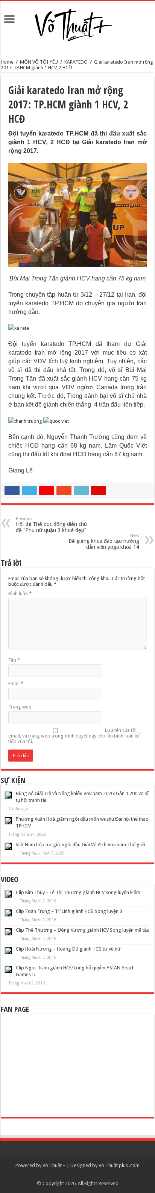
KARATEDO (76, 62)
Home (7, 62)
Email (15, 683)
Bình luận (20, 593)
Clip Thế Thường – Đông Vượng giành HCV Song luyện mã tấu (82, 930)
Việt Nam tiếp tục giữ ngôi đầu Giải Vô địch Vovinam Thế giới (80, 844)
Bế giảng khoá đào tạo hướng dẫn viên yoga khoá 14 (103, 541)
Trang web (20, 707)
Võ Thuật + (54, 1165)
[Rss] (78, 1174)
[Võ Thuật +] (77, 23)
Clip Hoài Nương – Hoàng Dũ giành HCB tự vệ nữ (68, 949)
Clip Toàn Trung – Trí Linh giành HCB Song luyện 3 (69, 911)
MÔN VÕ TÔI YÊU (39, 62)
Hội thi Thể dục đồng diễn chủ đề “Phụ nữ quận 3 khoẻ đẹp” (51, 524)
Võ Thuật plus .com (119, 1165)
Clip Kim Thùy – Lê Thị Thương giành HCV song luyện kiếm (78, 892)
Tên (14, 660)
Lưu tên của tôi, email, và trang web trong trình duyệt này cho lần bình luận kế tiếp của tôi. (74, 735)
